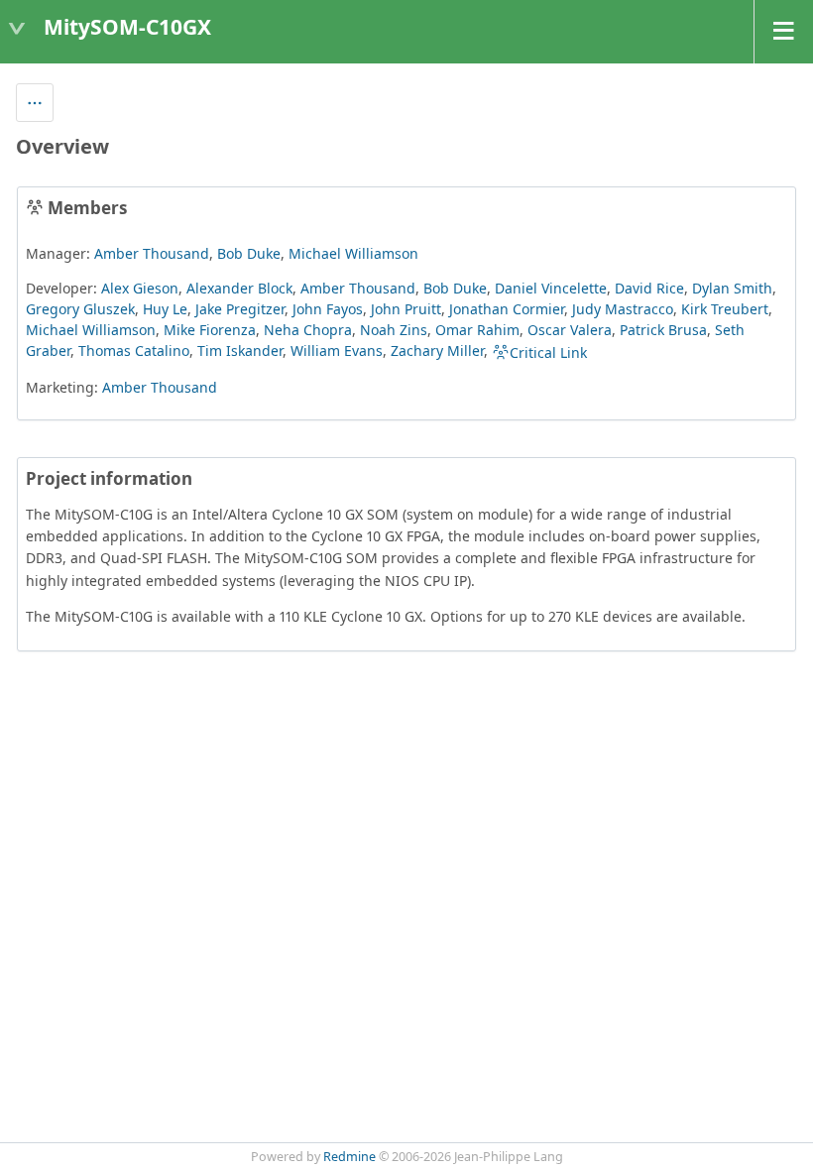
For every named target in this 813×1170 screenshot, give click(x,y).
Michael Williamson (353, 253)
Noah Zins (393, 329)
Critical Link (548, 352)
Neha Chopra (308, 329)
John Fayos (327, 308)
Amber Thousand (151, 253)
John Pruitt (406, 308)
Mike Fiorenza (210, 329)
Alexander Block (239, 288)
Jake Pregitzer (240, 308)
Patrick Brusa (663, 329)
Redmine (349, 1156)
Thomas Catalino (133, 350)
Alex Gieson (139, 288)
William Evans (336, 350)
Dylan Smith (732, 288)
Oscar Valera (569, 329)
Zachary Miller (437, 350)
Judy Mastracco (622, 308)
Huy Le (165, 308)
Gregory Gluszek (80, 308)
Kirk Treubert (724, 308)
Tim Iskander (240, 350)
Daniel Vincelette (551, 288)
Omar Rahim (477, 329)
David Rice (649, 288)
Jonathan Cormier (506, 308)
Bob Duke (249, 253)
